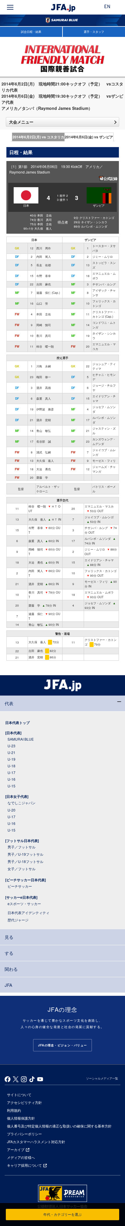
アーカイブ (15, 1149)
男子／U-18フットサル (25, 861)
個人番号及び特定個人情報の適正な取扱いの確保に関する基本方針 (59, 1125)
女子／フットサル (21, 868)
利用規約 (14, 1110)
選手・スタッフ (94, 32)
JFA (8, 985)
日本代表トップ (17, 722)
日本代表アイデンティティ (28, 912)
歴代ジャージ (18, 919)
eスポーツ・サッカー (24, 903)
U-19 (11, 759)
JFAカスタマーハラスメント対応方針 (36, 1141)
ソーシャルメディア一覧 (102, 1078)
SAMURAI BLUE (21, 739)
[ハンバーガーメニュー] (10, 7)
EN (107, 7)
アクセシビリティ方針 (24, 1102)
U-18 (11, 765)
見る (9, 937)
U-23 (11, 745)
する (9, 953)
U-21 (11, 752)
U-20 (11, 809)
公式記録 (110, 178)
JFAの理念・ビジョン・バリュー (62, 1045)
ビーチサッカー (20, 886)
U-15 (11, 785)
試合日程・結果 (31, 32)
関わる (11, 969)
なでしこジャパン (21, 802)
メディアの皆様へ (21, 1157)
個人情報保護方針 (21, 1118)
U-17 (11, 772)
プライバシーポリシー (24, 1133)
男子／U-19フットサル (25, 854)
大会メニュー (21, 122)
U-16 (11, 779)
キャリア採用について (24, 1165)
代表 (9, 703)
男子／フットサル (21, 846)
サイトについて (19, 1094)
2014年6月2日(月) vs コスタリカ (38, 137)
